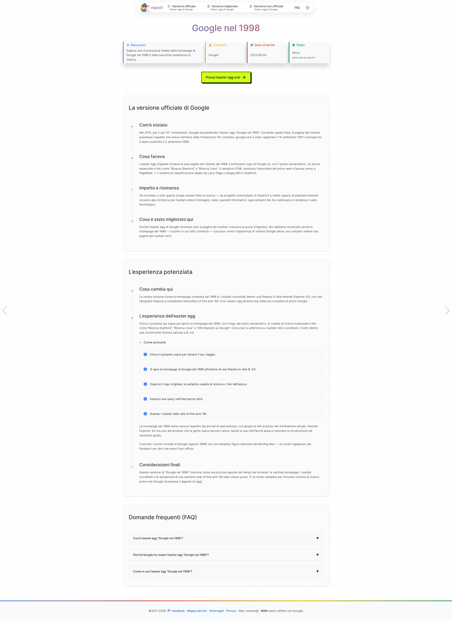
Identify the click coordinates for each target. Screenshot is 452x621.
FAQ (297, 7)
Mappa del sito (197, 611)
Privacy (231, 611)
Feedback (178, 611)
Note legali (216, 611)
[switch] (307, 7)
